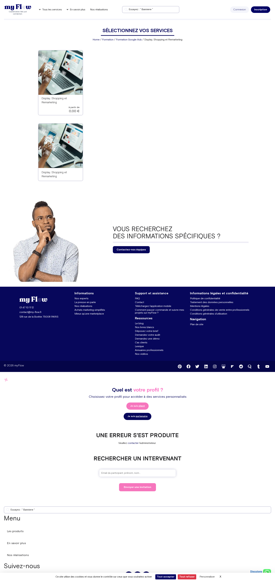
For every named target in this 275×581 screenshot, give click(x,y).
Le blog (139, 323)
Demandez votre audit (147, 335)
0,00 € (74, 111)
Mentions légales (199, 306)
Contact (139, 302)
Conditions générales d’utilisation (208, 313)
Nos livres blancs (144, 327)
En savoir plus (16, 543)
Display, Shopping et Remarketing (54, 174)
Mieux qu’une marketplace (89, 313)
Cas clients (141, 342)
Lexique (139, 346)
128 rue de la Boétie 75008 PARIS (38, 316)
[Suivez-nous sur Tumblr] (258, 366)
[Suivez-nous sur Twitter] (197, 366)
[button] (239, 9)
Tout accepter (165, 576)
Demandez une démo (147, 338)
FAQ (137, 298)
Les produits (15, 531)
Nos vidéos (141, 354)
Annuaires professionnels (149, 350)
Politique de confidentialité (205, 298)
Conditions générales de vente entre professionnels (219, 310)
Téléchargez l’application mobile (153, 306)
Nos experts (81, 298)
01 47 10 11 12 (26, 307)
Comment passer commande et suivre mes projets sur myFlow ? (159, 311)
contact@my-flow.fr (30, 312)
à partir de (74, 107)
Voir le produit (60, 74)
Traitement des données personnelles (211, 302)
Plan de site (196, 324)
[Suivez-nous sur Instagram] (215, 366)
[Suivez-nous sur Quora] (250, 366)
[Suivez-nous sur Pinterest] (180, 366)
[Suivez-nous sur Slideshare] (223, 366)
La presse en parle (85, 302)
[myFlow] (17, 7)
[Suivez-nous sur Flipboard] (232, 366)
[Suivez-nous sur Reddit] (241, 366)
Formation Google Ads (129, 39)
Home (96, 39)
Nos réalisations (83, 306)
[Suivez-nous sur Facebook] (188, 366)
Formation (107, 39)
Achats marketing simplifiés (89, 310)
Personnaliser (207, 576)
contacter (133, 443)
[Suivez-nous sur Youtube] (267, 366)
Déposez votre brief (146, 331)
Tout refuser (187, 576)
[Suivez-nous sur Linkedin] (206, 366)
